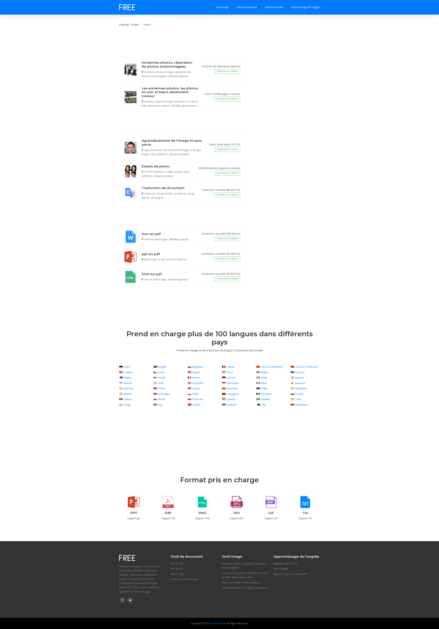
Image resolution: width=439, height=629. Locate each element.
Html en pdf (177, 574)
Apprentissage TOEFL (286, 563)
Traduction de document (184, 579)
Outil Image (222, 7)
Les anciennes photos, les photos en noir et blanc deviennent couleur (245, 575)
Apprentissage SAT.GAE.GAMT (290, 574)
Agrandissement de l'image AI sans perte (244, 587)
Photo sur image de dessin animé (240, 582)
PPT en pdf (177, 568)
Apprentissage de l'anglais (305, 7)
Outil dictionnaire (274, 7)
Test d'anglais (281, 568)
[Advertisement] (182, 45)
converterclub (218, 623)
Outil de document (246, 7)
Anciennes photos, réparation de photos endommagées (244, 565)
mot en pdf (177, 563)
